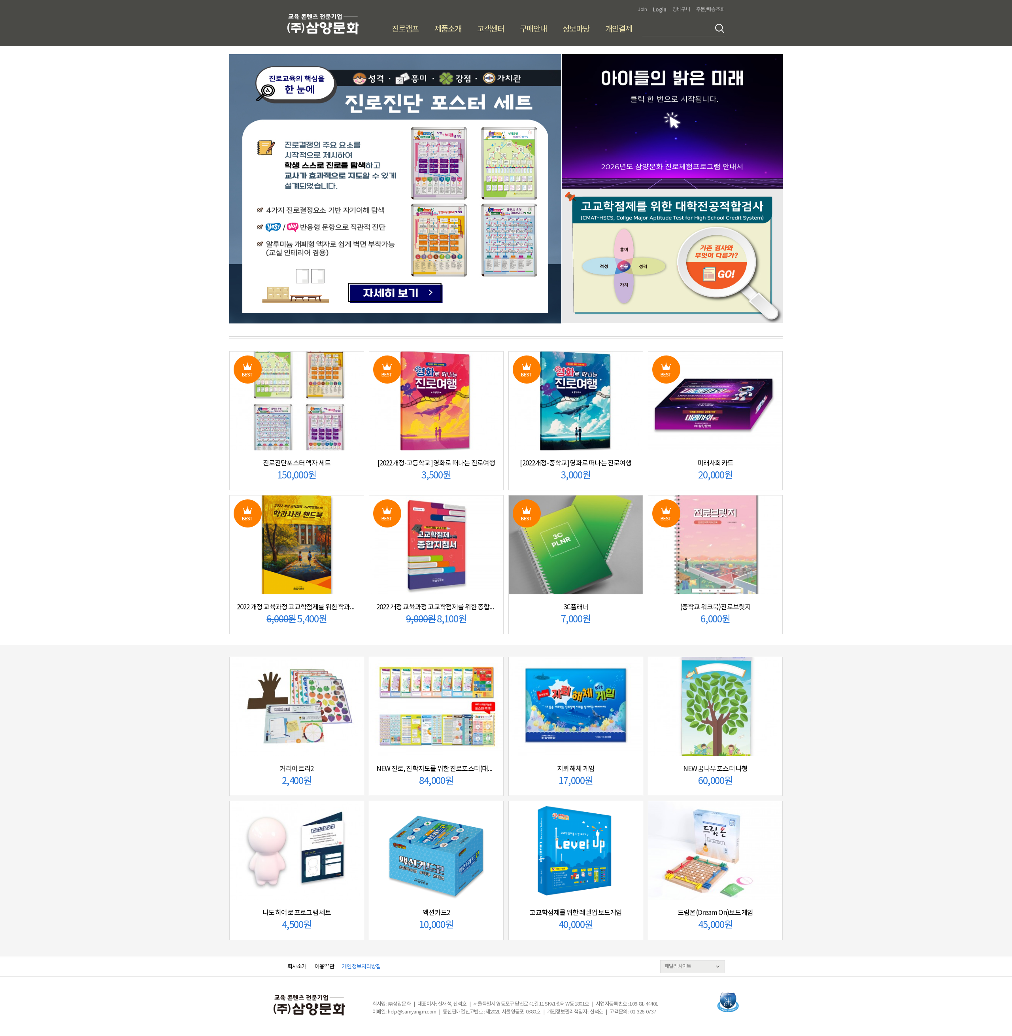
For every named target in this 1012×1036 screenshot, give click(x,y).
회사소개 (297, 967)
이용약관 (324, 967)
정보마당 (576, 29)
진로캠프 (405, 29)
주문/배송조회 (710, 10)
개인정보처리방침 (361, 967)
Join (642, 10)
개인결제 (618, 29)
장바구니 (681, 10)
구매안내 (533, 29)
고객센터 (490, 29)
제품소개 (447, 29)
